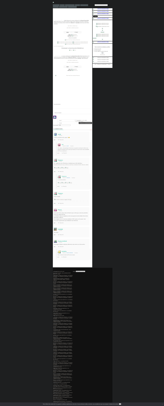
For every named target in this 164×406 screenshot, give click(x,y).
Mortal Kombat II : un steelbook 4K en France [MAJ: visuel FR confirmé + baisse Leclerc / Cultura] (62, 402)
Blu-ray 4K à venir (61, 271)
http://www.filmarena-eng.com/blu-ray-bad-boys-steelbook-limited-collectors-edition (71, 164)
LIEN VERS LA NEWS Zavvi (72, 25)
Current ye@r (55, 125)
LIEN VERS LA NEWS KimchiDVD (72, 27)
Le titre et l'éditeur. (98, 50)
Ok (120, 404)
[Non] (162, 404)
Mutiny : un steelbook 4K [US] (62, 361)
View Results (102, 54)
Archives (74, 271)
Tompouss (68, 177)
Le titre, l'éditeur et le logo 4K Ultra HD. (101, 51)
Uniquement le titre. (98, 48)
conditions (83, 120)
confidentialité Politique (79, 121)
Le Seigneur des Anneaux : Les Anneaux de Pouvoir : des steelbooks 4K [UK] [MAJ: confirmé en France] (63, 276)
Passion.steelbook (69, 252)
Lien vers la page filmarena (58, 46)
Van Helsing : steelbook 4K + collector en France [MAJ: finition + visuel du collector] (61, 279)
